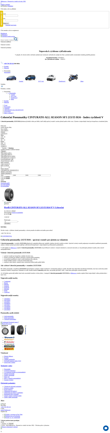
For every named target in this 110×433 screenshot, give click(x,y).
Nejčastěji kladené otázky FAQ (12, 361)
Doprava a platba (8, 388)
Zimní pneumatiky (9, 318)
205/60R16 (7, 303)
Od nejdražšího (5, 186)
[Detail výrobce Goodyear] (9, 347)
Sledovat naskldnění (17, 212)
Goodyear (7, 292)
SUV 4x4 (41, 81)
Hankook (6, 287)
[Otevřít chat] (106, 428)
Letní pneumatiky (9, 316)
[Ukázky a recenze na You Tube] (13, 414)
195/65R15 (7, 299)
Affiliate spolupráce (9, 359)
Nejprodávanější (5, 183)
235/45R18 (7, 306)
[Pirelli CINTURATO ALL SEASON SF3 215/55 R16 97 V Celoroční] (9, 200)
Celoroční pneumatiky (10, 319)
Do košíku (7, 223)
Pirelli (5, 290)
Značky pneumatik (9, 375)
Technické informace (9, 370)
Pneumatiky (7, 72)
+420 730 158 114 (9, 63)
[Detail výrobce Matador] (9, 342)
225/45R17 (7, 302)
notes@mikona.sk (5, 410)
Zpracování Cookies (9, 362)
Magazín (6, 68)
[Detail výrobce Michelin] (9, 344)
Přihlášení (10, 6)
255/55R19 (7, 309)
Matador (6, 284)
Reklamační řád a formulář (11, 394)
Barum (6, 283)
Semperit (6, 286)
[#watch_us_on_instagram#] (12, 417)
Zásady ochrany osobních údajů (12, 395)
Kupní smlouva (8, 389)
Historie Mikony (8, 356)
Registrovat (4, 33)
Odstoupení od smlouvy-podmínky (13, 392)
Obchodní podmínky (8, 383)
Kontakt (6, 66)
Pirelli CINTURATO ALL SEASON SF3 (34, 207)
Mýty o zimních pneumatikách (12, 378)
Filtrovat (3, 151)
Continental (7, 281)
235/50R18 (7, 308)
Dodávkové (62, 81)
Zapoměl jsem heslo (11, 25)
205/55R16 (7, 300)
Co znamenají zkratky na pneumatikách (15, 372)
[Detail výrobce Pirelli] (9, 349)
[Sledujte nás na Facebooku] (12, 416)
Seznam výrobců (8, 380)
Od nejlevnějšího (5, 184)
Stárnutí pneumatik (9, 373)
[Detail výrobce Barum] (9, 337)
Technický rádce (6, 366)
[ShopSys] (9, 427)
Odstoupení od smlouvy (10, 391)
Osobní (21, 81)
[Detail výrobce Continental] (9, 340)
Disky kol (6, 377)
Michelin (6, 289)
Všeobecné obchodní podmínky (12, 386)
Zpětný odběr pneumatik (10, 397)
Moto (81, 81)
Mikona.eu (14, 248)
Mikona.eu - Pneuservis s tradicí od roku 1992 (13, 1)
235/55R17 (7, 305)
